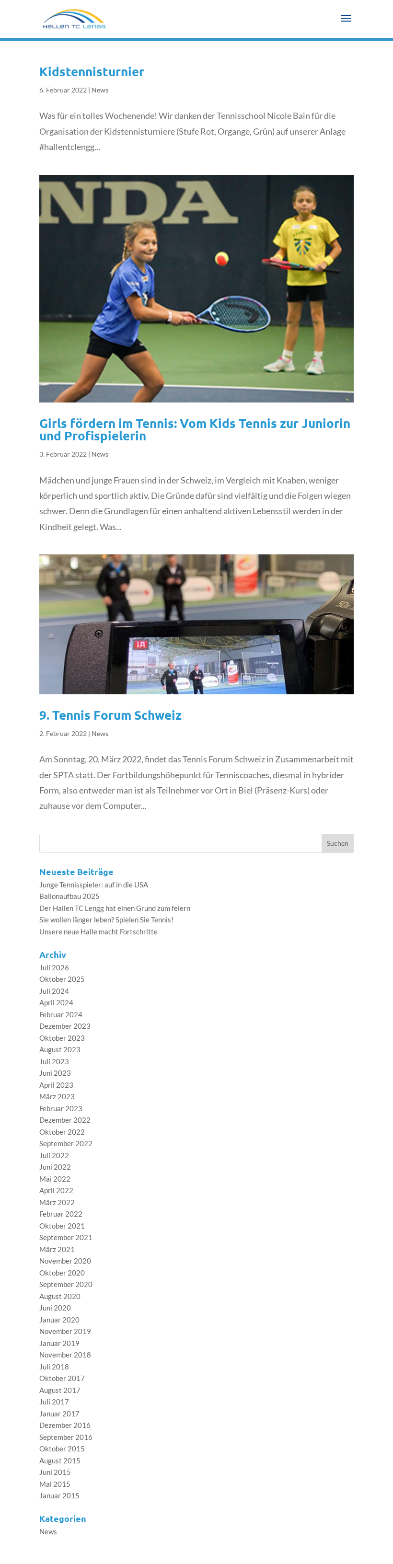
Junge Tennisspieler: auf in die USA (93, 884)
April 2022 (56, 1190)
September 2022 (65, 1143)
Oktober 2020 (62, 1272)
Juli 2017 (54, 1401)
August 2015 (60, 1460)
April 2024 (56, 1002)
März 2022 (57, 1202)
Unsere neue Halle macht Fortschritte (98, 931)
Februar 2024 (60, 1014)
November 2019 (65, 1331)
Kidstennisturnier (91, 71)
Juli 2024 (54, 991)
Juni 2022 (55, 1166)
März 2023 (57, 1096)
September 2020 (65, 1284)
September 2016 (65, 1437)
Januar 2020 (59, 1319)
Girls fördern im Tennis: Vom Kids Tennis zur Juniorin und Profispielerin (194, 429)
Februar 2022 (60, 1213)
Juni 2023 (55, 1073)
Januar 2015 (59, 1495)
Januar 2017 (59, 1413)
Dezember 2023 (65, 1026)
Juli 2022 (54, 1155)
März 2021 (57, 1249)
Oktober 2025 (62, 979)
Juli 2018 (54, 1366)
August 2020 (60, 1296)
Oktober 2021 (62, 1225)
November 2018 (65, 1354)
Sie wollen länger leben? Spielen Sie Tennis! (106, 919)
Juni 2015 (55, 1472)
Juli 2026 (54, 967)
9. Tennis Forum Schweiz (110, 715)
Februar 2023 (60, 1108)
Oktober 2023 (62, 1038)
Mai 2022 (54, 1178)
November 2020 (65, 1260)
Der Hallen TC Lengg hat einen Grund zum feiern (114, 908)
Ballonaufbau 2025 (69, 896)
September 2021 (65, 1237)
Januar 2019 (59, 1343)
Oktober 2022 (62, 1131)
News (100, 90)
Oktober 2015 (62, 1448)
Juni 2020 (55, 1307)
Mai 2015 (54, 1484)
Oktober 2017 (62, 1378)
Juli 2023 (54, 1061)
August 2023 (60, 1049)
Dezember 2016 (65, 1425)
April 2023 (56, 1085)
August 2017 (60, 1390)
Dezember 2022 (65, 1120)
